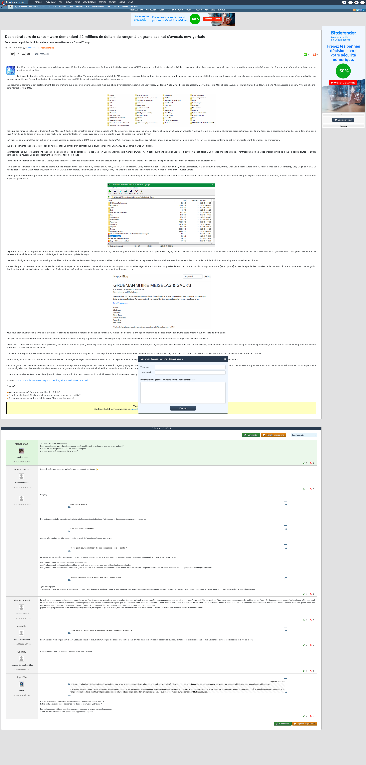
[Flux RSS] (354, 10)
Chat (77, 2)
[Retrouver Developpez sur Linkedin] (363, 10)
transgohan (21, 444)
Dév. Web (79, 7)
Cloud (42, 7)
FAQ (60, 2)
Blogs (68, 2)
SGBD (109, 7)
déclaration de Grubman (28, 380)
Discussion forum (344, 120)
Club (130, 2)
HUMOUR (221, 10)
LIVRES (161, 10)
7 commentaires (47, 48)
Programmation (98, 7)
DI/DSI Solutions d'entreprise (26, 7)
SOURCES (189, 10)
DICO (213, 10)
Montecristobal (22, 600)
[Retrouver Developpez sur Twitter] (357, 10)
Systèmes (134, 7)
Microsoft (62, 7)
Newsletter (89, 2)
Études (112, 2)
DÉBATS (199, 10)
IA (49, 7)
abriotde (21, 626)
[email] (190, 372)
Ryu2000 (22, 677)
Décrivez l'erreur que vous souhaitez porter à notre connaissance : (168, 380)
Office (116, 7)
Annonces (32, 48)
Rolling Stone (60, 380)
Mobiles (125, 7)
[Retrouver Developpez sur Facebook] (360, 10)
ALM (54, 7)
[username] (190, 367)
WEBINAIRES (151, 10)
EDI (87, 7)
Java (71, 7)
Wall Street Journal (78, 380)
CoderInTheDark (22, 469)
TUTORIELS (133, 10)
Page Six (47, 380)
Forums (38, 2)
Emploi (102, 2)
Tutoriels (50, 2)
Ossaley (21, 652)
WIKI (207, 10)
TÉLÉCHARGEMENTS (175, 10)
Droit (122, 2)
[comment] (183, 393)
